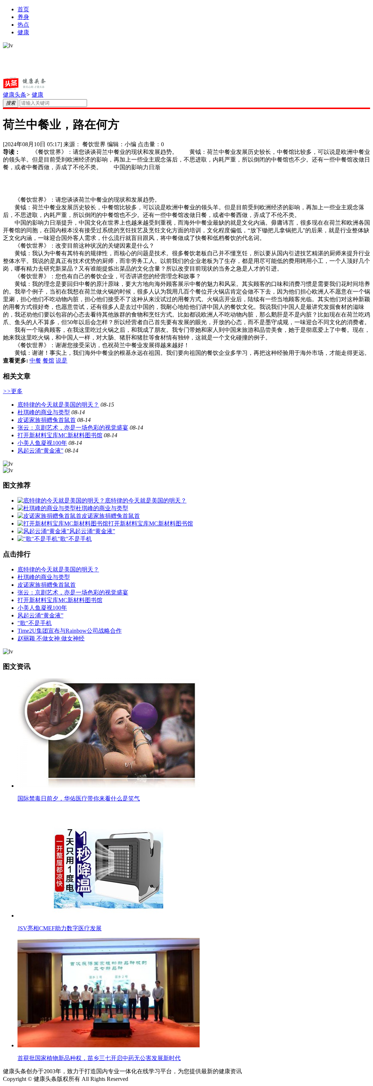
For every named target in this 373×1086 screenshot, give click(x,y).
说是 (61, 360)
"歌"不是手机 (34, 623)
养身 (23, 17)
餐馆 (48, 360)
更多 (13, 391)
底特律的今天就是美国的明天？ (58, 405)
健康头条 (14, 95)
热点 (23, 25)
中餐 (35, 360)
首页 (23, 9)
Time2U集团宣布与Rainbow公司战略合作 (69, 631)
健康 (23, 32)
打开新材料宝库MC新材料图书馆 (59, 435)
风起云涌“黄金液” (40, 450)
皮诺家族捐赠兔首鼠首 (46, 420)
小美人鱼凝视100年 (42, 443)
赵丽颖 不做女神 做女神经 (51, 638)
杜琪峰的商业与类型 (43, 412)
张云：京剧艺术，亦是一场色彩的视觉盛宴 (72, 427)
